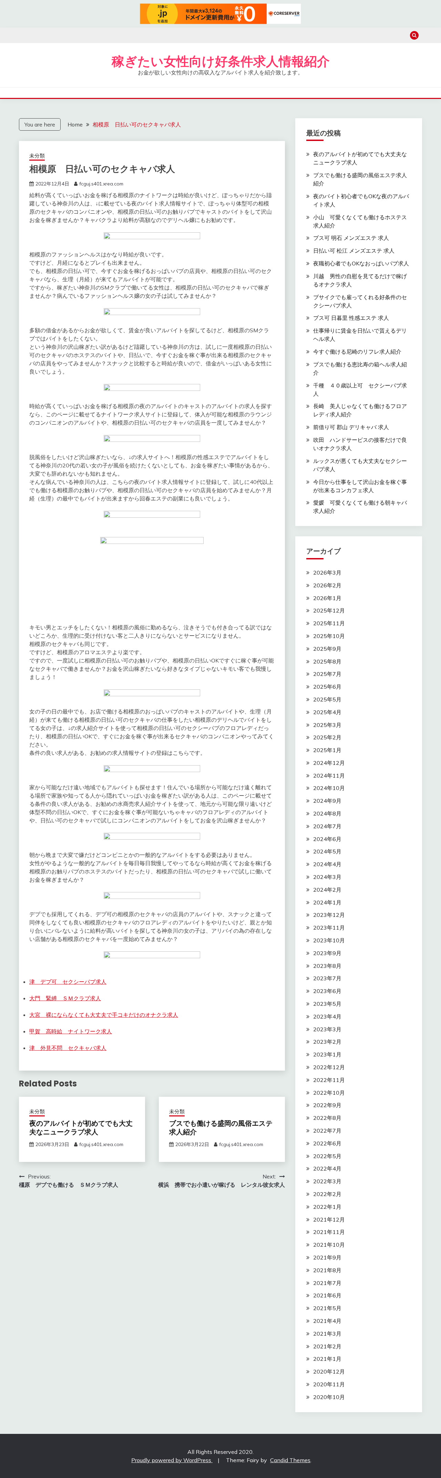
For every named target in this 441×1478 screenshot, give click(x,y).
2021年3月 (327, 1333)
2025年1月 (327, 750)
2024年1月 (327, 902)
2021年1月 (327, 1358)
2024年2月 (327, 889)
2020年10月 (329, 1397)
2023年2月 (327, 1041)
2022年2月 (327, 1194)
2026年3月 (327, 572)
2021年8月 (327, 1270)
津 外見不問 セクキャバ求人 (67, 1047)
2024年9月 (327, 800)
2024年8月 (327, 813)
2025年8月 (327, 661)
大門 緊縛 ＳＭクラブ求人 (65, 998)
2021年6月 (327, 1295)
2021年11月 (329, 1231)
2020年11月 (329, 1384)
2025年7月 (327, 673)
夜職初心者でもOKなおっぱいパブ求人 (361, 263)
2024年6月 (327, 839)
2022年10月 (329, 1092)
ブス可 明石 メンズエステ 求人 (351, 237)
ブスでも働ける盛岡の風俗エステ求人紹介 (221, 1127)
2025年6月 (327, 686)
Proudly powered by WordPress (172, 1460)
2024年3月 (327, 876)
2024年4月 (327, 864)
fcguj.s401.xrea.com (101, 184)
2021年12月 (329, 1219)
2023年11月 (329, 927)
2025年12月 (329, 610)
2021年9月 (327, 1257)
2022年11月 (329, 1079)
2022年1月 (327, 1206)
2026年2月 (327, 585)
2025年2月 (327, 737)
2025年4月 (327, 712)
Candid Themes (290, 1460)
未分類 (37, 155)
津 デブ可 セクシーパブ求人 (67, 981)
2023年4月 (327, 1016)
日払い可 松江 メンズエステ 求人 (353, 250)
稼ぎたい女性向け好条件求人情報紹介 (221, 61)
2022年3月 (327, 1181)
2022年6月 (327, 1143)
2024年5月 (327, 851)
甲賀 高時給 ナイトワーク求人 (70, 1031)
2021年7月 (327, 1282)
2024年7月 (327, 826)
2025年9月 (327, 648)
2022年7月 (327, 1130)
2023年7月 (327, 978)
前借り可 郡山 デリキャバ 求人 (351, 427)
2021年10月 (329, 1244)
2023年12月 (329, 914)
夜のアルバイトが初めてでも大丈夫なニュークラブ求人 (81, 1127)
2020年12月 (329, 1371)
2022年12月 (329, 1067)
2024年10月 (329, 787)
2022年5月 (327, 1156)
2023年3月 (327, 1029)
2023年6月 (327, 991)
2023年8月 (327, 965)
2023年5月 (327, 1003)
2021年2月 (327, 1346)
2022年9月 (327, 1105)
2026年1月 (327, 598)
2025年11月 (329, 623)
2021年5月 (327, 1308)
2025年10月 (329, 635)
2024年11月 (329, 775)
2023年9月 (327, 953)
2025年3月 (327, 724)
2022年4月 (327, 1168)
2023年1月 (327, 1054)
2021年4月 (327, 1320)
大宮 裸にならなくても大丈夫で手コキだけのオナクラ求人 (103, 1014)
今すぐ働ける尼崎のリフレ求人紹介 (357, 351)
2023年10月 (329, 940)
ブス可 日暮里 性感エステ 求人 (351, 317)
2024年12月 (329, 762)
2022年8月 (327, 1117)
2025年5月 (327, 699)
